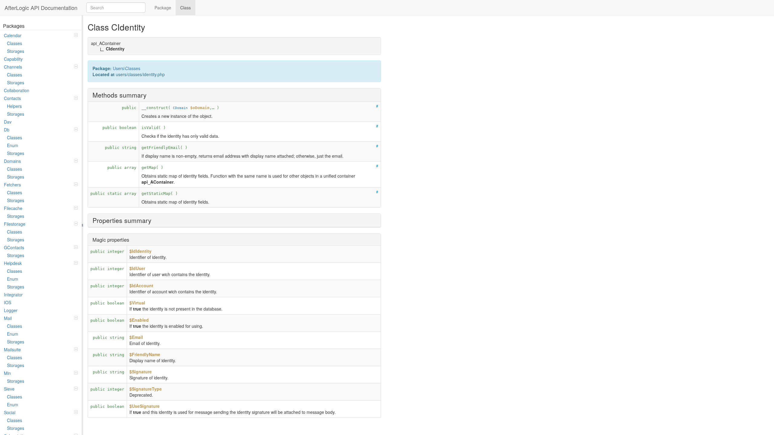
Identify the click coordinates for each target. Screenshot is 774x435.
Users (118, 68)
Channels (13, 67)
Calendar (12, 35)
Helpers (14, 106)
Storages (15, 51)
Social (9, 412)
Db (6, 130)
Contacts (12, 98)
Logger (11, 310)
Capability (13, 59)
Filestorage (14, 224)
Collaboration (16, 90)
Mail (8, 318)
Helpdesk (13, 263)
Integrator (13, 295)
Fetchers (12, 185)
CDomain (180, 108)
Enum (12, 145)
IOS (7, 302)
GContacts (14, 247)
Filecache (13, 208)
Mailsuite (12, 349)
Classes (14, 43)
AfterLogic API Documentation (41, 7)
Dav (7, 122)
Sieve (9, 389)
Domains (12, 161)
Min (7, 373)
